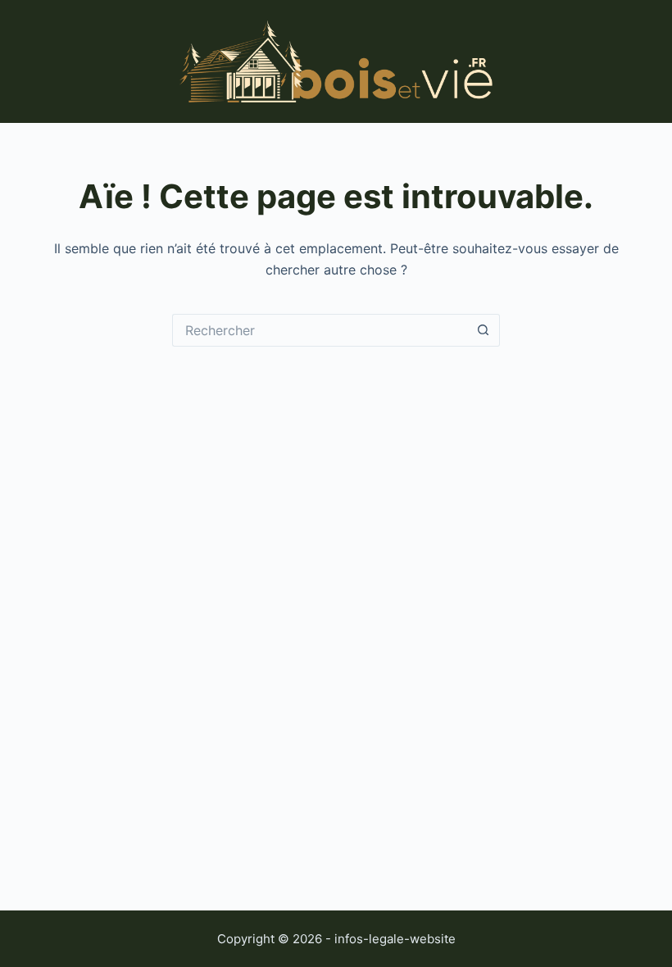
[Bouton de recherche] (483, 330)
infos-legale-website (395, 939)
